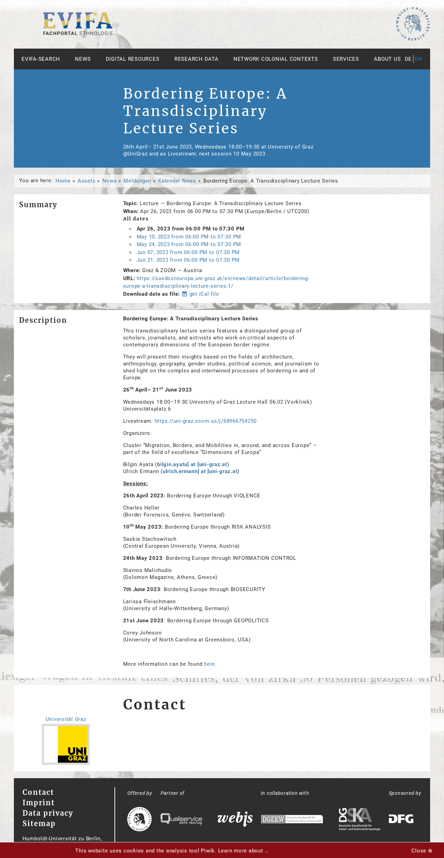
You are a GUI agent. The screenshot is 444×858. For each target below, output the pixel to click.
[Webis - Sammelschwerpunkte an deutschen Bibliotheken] (235, 819)
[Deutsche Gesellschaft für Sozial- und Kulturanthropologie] (360, 820)
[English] (78, 33)
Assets (87, 181)
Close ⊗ (422, 851)
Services (346, 59)
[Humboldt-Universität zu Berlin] (412, 39)
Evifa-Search (41, 59)
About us (387, 59)
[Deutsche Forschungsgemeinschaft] (402, 820)
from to (189, 237)
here (209, 664)
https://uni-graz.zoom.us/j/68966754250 (206, 421)
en (418, 59)
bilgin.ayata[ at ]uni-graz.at (192, 464)
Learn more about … (243, 851)
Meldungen (137, 181)
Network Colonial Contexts (275, 59)
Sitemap (39, 823)
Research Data (196, 59)
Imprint (39, 802)
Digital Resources (133, 59)
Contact (38, 792)
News (83, 59)
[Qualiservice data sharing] (181, 820)
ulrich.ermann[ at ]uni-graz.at (200, 471)
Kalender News (177, 181)
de (408, 59)
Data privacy (48, 813)
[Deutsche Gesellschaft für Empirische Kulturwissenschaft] (292, 820)
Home (63, 181)
